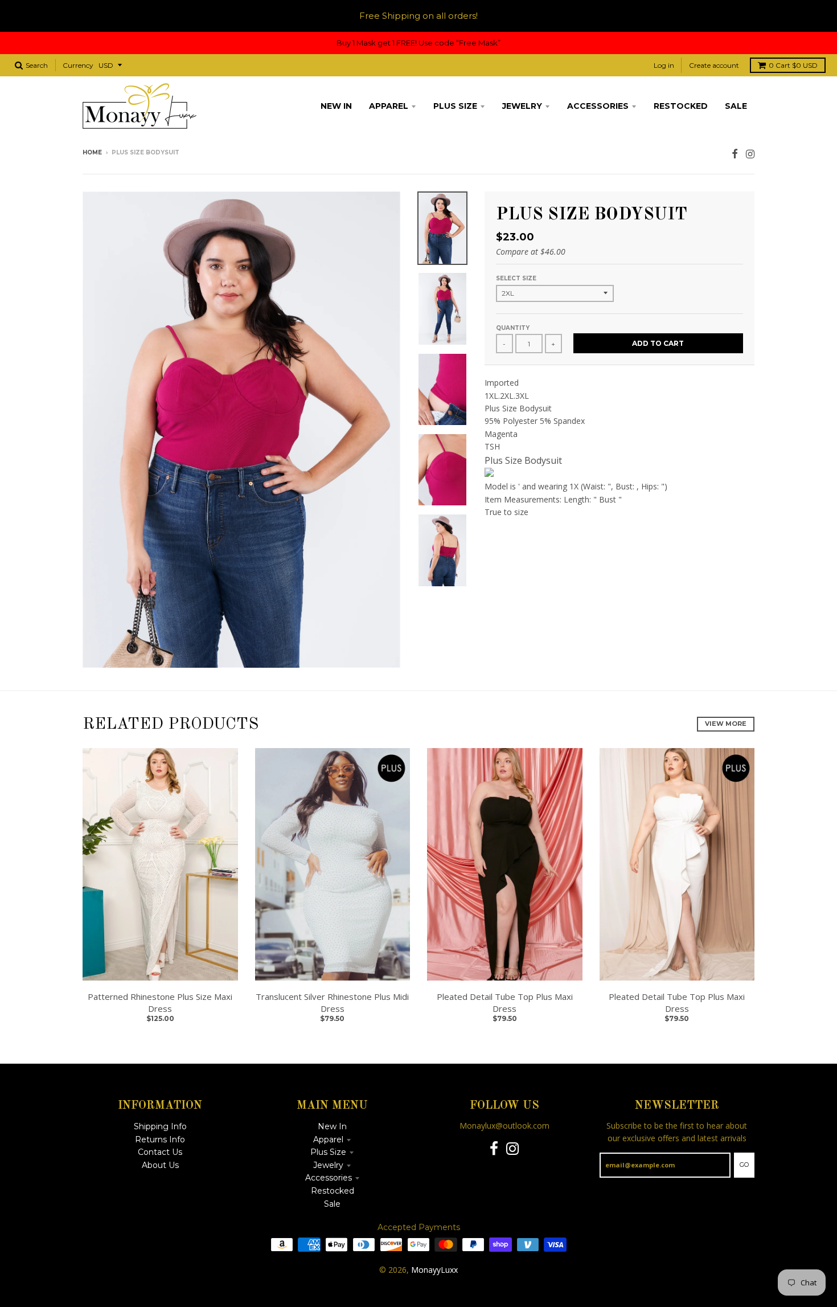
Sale (332, 1204)
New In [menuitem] (336, 106)
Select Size (516, 278)
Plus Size (328, 1152)
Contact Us (160, 1152)
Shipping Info (160, 1126)
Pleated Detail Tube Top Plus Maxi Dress (505, 1002)
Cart (793, 65)
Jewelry (328, 1165)
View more (725, 724)
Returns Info (160, 1139)
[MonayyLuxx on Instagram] (750, 153)
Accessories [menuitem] (598, 106)
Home (92, 152)
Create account (714, 65)
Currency (78, 65)
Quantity (513, 328)
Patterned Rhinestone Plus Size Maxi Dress (160, 1002)
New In (332, 1126)
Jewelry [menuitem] (522, 106)
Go (744, 1165)
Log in (664, 65)
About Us (160, 1165)
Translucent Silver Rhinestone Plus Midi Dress (332, 1002)
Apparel (328, 1139)
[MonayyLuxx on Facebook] (735, 153)
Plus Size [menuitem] (455, 106)
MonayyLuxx (434, 1269)
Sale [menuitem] (736, 106)
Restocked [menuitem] (681, 106)
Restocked (332, 1191)
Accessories (328, 1178)
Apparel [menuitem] (388, 106)
